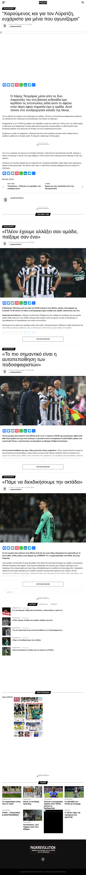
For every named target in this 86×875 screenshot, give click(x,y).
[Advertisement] (43, 673)
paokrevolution (16, 26)
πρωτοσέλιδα (7, 697)
